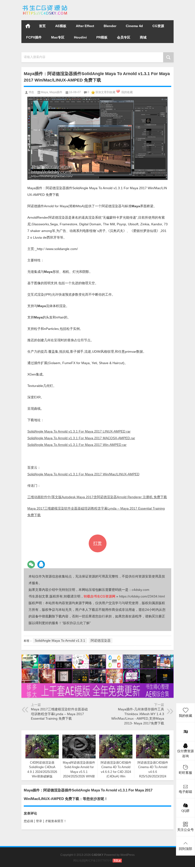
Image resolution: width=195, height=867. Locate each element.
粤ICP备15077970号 (98, 860)
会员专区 (123, 37)
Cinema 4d (134, 26)
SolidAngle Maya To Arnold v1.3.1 (60, 640)
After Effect (85, 26)
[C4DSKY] (45, 6)
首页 (27, 26)
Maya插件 (55, 92)
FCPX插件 (34, 37)
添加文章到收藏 (105, 92)
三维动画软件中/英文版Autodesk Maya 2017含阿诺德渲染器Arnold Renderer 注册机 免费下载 (97, 497)
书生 (31, 92)
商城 (143, 37)
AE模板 (60, 26)
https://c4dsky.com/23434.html (142, 596)
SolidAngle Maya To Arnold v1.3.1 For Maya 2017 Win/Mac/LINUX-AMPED (83, 474)
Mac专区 (57, 37)
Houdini (80, 37)
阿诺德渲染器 (101, 640)
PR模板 (101, 37)
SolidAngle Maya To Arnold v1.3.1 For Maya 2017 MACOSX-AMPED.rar (81, 438)
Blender (110, 26)
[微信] (31, 564)
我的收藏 (127, 92)
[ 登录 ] (39, 821)
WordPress (127, 855)
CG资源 (158, 26)
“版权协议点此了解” (76, 623)
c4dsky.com (140, 590)
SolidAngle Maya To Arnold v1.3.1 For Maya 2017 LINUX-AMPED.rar (79, 431)
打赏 (97, 543)
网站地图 (79, 860)
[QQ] (41, 564)
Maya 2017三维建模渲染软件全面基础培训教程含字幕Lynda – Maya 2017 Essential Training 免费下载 (59, 713)
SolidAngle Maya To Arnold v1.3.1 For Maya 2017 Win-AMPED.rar (77, 445)
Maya (44, 92)
